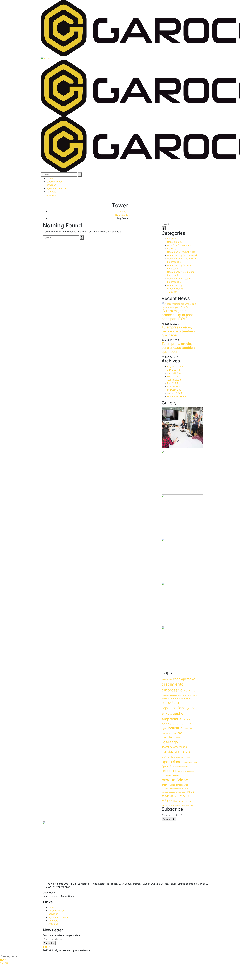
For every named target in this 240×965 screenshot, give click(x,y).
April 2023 (173, 386)
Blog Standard (122, 215)
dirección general (191, 695)
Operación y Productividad (181, 251)
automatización (167, 679)
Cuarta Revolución (190, 691)
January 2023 (175, 393)
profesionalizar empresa (177, 792)
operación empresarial (180, 767)
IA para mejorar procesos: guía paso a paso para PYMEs (179, 315)
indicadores (176, 724)
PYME (190, 791)
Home (123, 211)
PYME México (170, 796)
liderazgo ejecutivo (185, 743)
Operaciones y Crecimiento (182, 255)
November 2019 (176, 396)
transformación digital (172, 805)
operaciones (172, 762)
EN (6, 963)
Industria (172, 248)
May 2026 (173, 376)
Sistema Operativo (184, 800)
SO (163, 805)
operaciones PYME (190, 763)
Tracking (172, 292)
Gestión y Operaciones (179, 245)
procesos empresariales (186, 771)
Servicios (53, 913)
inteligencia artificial (169, 733)
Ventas (183, 805)
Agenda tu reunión (58, 917)
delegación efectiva (177, 695)
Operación (167, 766)
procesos (169, 771)
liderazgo (170, 742)
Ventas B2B (190, 805)
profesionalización (168, 788)
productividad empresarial (175, 784)
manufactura (170, 751)
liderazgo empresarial (174, 746)
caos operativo (184, 679)
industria (175, 728)
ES (1, 963)
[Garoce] (46, 58)
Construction (174, 241)
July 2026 (173, 369)
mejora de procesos (183, 757)
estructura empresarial (179, 698)
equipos (164, 698)
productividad (175, 779)
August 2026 (175, 366)
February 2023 (175, 389)
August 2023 (174, 379)
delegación (165, 695)
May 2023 (173, 383)
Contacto (53, 920)
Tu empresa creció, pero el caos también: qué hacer (179, 331)
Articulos (53, 923)
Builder (171, 238)
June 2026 (174, 373)
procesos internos (171, 775)
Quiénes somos (56, 910)
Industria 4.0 (187, 729)
